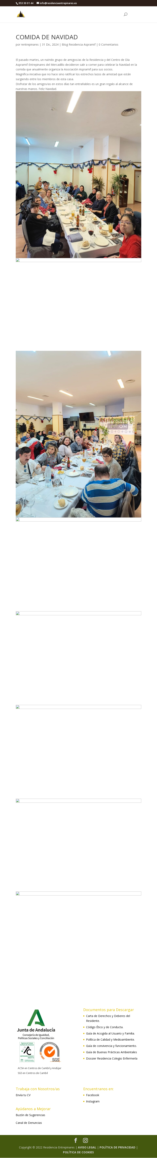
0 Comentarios (108, 44)
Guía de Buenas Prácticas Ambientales (111, 1052)
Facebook (92, 1095)
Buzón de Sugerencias (30, 1115)
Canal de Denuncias (29, 1123)
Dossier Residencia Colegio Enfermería (111, 1058)
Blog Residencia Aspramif (78, 44)
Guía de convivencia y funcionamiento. (111, 1046)
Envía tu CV (23, 1095)
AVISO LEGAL (87, 1147)
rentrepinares (30, 44)
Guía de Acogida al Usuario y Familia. (110, 1033)
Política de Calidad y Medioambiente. (110, 1039)
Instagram (93, 1101)
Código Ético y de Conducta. (104, 1027)
